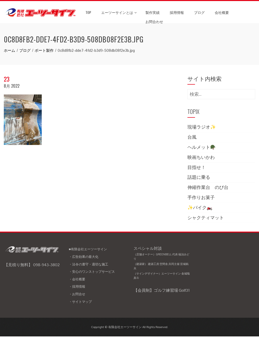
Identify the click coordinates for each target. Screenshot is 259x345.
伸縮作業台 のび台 (207, 187)
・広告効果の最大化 (83, 257)
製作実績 (152, 12)
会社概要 (222, 12)
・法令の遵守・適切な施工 (88, 264)
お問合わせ (154, 21)
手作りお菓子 (201, 197)
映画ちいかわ (201, 157)
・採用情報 (77, 286)
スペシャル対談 (162, 263)
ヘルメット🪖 (201, 147)
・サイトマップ (80, 302)
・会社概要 (77, 279)
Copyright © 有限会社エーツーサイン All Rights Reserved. (129, 327)
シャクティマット (205, 217)
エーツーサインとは (117, 12)
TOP (88, 12)
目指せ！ (196, 167)
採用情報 (177, 12)
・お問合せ (77, 294)
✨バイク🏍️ (199, 207)
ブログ (199, 12)
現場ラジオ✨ (201, 127)
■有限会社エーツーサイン (88, 249)
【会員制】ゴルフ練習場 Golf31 (162, 290)
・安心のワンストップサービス (92, 271)
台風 (192, 137)
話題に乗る (198, 177)
